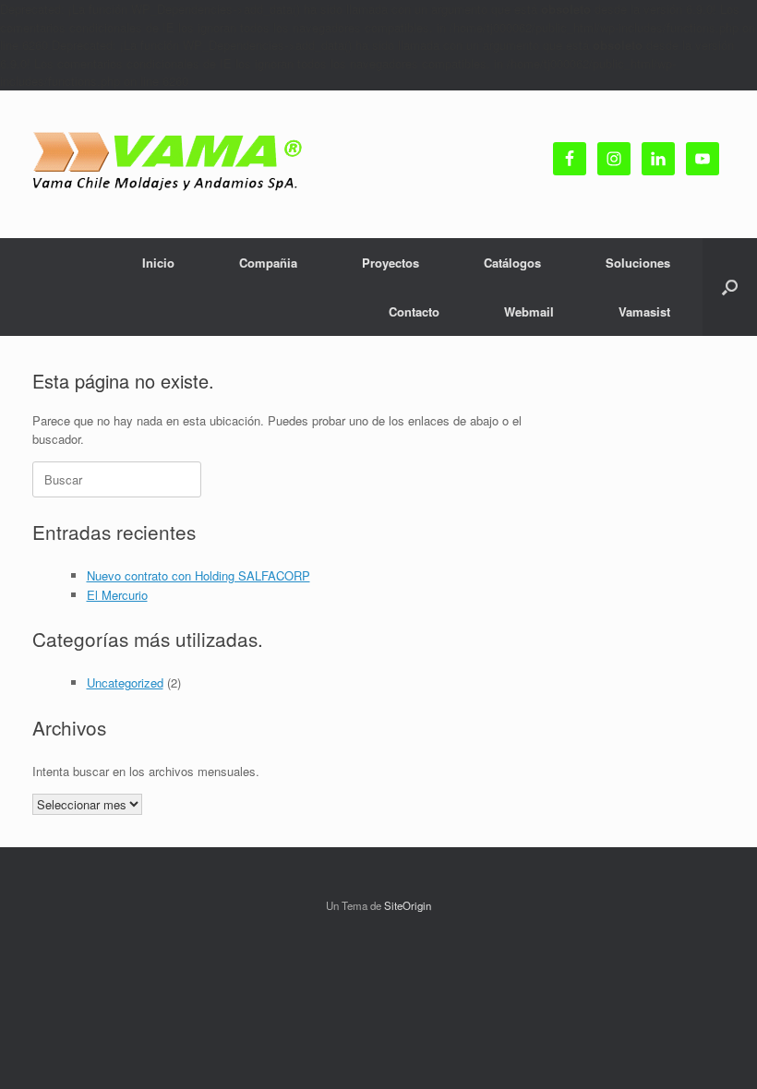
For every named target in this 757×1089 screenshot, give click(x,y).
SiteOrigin (407, 905)
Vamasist (644, 311)
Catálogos (512, 262)
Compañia (268, 262)
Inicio (158, 262)
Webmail (529, 311)
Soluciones (638, 262)
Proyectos (390, 262)
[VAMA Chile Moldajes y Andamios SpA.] (170, 164)
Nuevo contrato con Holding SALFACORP (198, 575)
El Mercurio (117, 595)
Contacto (414, 311)
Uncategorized (125, 682)
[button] (730, 287)
